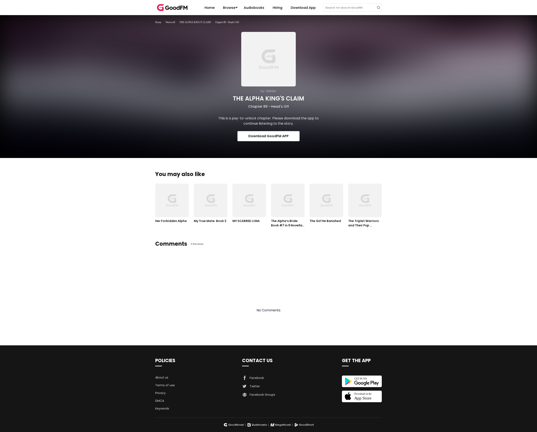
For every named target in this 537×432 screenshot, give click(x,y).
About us (161, 377)
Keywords (162, 408)
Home (210, 7)
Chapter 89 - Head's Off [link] (227, 22)
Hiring (277, 7)
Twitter (255, 386)
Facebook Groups (262, 395)
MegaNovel (283, 425)
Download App (303, 7)
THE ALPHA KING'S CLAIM (195, 22)
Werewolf (170, 22)
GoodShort (306, 425)
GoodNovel (236, 425)
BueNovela (259, 425)
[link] (158, 22)
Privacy (160, 393)
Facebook (257, 378)
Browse (229, 7)
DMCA (159, 401)
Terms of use (165, 385)
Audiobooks (254, 7)
